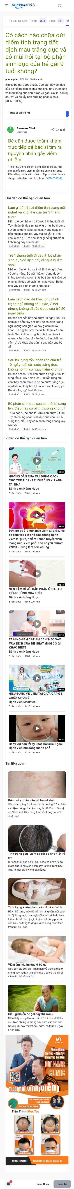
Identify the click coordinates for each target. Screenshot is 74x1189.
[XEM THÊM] (13, 101)
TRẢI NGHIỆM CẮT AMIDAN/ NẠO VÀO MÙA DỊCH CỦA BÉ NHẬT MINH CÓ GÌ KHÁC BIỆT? (35, 643)
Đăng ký (62, 1184)
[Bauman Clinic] (10, 129)
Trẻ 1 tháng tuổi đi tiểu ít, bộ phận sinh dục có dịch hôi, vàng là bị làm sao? (35, 260)
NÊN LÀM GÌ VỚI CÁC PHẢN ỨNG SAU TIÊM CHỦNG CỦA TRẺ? (35, 591)
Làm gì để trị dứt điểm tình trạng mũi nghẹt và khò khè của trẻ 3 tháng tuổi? (37, 212)
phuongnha (11, 79)
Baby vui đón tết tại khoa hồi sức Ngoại (36, 744)
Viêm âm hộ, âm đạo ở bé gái (27, 964)
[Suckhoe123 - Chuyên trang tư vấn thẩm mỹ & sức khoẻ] (23, 5)
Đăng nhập (43, 1184)
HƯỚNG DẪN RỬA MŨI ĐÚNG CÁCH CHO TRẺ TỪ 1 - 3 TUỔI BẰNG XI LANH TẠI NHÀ (35, 480)
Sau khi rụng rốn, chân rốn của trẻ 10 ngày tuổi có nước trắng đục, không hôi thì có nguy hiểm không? (35, 365)
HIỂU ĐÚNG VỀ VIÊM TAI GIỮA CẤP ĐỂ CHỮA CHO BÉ (36, 695)
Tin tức (37, 20)
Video (55, 20)
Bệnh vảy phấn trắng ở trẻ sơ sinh (31, 800)
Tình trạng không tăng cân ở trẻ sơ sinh (35, 907)
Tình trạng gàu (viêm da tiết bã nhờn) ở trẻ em (36, 856)
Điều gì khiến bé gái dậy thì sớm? (30, 1014)
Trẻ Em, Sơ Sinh (17, 20)
